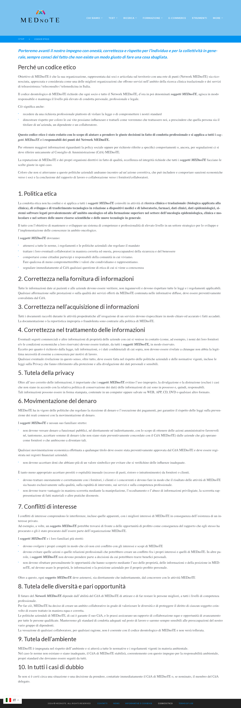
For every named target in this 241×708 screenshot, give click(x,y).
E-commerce (177, 18)
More (217, 18)
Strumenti (199, 18)
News (116, 703)
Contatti (102, 703)
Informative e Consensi (138, 703)
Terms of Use (186, 703)
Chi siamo (93, 18)
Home (21, 39)
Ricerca (128, 18)
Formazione (151, 18)
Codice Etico (165, 703)
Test (112, 18)
